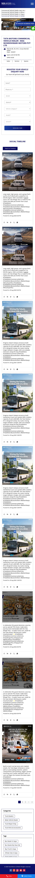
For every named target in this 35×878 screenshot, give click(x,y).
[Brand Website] (24, 870)
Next (28, 802)
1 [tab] (14, 27)
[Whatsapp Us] (33, 28)
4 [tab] (20, 27)
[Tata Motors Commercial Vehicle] (8, 4)
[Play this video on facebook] (17, 607)
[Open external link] (25, 25)
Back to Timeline (10, 148)
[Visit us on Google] (14, 870)
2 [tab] (16, 27)
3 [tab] (18, 27)
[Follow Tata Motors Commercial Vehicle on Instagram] (17, 870)
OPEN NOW (10, 57)
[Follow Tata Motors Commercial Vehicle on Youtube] (21, 870)
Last (32, 802)
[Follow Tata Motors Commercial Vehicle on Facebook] (10, 870)
